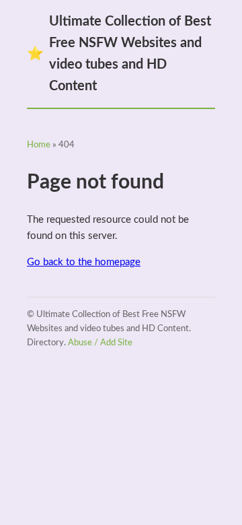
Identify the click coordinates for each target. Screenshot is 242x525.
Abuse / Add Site (100, 343)
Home (38, 145)
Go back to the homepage (83, 262)
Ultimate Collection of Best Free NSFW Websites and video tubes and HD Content (119, 54)
